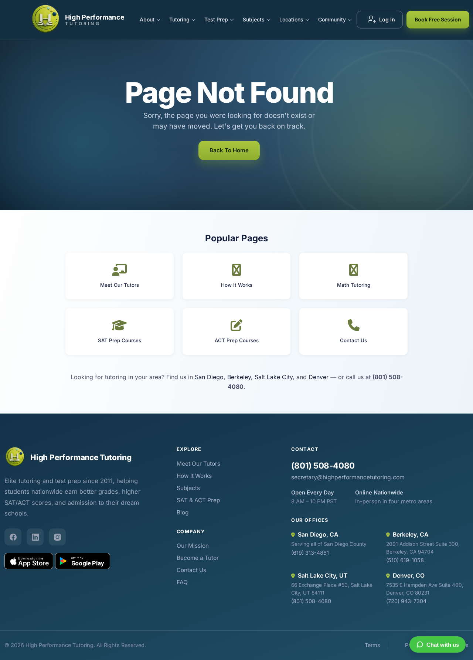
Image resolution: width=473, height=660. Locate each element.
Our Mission (193, 545)
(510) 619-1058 (405, 560)
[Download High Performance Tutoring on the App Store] (28, 561)
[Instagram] (57, 536)
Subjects (254, 19)
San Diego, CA (318, 534)
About (147, 19)
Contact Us (191, 570)
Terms (372, 645)
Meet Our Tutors (198, 463)
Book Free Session (438, 19)
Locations (291, 19)
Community (332, 19)
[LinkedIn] (35, 536)
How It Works (194, 475)
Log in (387, 19)
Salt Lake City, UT (322, 575)
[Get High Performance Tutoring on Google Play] (82, 561)
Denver (319, 377)
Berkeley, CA (410, 534)
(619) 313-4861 (310, 553)
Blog (182, 512)
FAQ (182, 582)
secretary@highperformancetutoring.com (348, 477)
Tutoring (179, 19)
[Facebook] (12, 536)
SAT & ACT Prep (198, 500)
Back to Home (229, 150)
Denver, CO (409, 575)
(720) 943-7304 (406, 601)
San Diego (209, 377)
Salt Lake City (274, 377)
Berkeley (239, 377)
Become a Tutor (198, 557)
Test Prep (216, 19)
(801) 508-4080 (323, 465)
